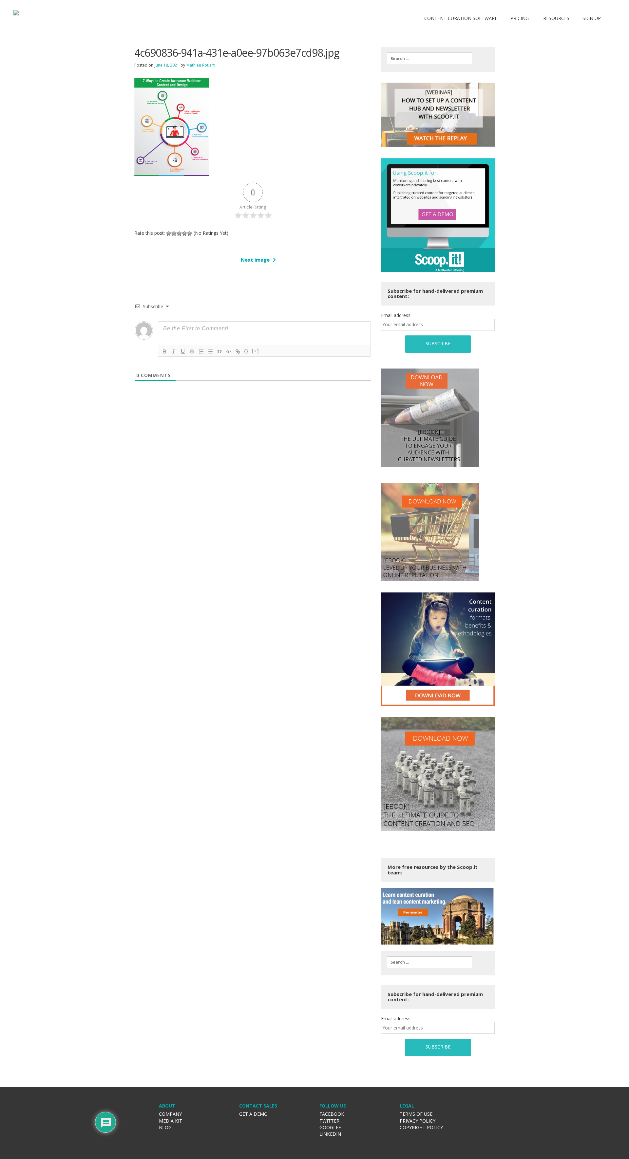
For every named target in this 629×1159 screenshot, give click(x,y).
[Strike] (192, 351)
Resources (555, 18)
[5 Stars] (189, 233)
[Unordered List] (210, 351)
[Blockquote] (219, 351)
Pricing (519, 18)
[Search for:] (429, 58)
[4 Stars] (184, 233)
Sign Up (591, 18)
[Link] (237, 351)
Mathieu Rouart (200, 65)
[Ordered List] (201, 351)
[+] (255, 351)
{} (246, 351)
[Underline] (182, 351)
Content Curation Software (460, 18)
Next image (255, 259)
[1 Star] (168, 233)
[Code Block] (228, 351)
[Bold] (164, 351)
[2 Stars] (174, 233)
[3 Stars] (179, 233)
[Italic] (173, 351)
